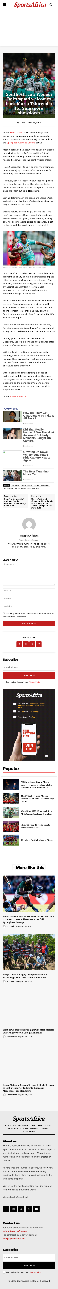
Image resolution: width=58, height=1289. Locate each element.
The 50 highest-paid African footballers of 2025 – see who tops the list (37, 798)
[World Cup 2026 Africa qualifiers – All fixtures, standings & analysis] (11, 812)
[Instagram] (13, 1209)
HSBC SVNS (16, 132)
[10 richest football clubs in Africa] (11, 840)
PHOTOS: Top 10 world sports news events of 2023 (35, 826)
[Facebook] (19, 644)
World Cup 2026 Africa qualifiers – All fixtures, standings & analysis (37, 812)
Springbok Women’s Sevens (21, 142)
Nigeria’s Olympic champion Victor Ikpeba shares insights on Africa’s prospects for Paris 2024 (42, 503)
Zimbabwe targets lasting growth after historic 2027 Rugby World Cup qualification (28, 1031)
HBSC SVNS (27, 485)
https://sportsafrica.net (29, 540)
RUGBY (29, 89)
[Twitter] (26, 644)
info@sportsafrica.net (14, 1238)
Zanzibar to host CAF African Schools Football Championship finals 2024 (15, 502)
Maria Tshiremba (41, 485)
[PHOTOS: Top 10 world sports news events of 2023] (11, 826)
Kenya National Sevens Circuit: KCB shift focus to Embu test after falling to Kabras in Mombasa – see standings (28, 1087)
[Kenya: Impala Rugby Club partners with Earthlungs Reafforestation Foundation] (29, 952)
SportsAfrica (29, 536)
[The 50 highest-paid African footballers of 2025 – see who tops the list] (11, 798)
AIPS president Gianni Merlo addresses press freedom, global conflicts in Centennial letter (36, 785)
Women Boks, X (18, 396)
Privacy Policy (34, 682)
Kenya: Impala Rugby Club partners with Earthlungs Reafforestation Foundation (25, 976)
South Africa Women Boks (27, 488)
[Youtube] (36, 1209)
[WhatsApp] (39, 644)
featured (15, 485)
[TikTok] (21, 1209)
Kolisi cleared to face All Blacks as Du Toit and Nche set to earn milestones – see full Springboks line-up (28, 919)
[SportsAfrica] (29, 524)
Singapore (8, 488)
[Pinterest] (32, 644)
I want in (27, 675)
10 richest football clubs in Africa (37, 840)
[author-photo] (4, 926)
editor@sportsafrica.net (15, 1231)
